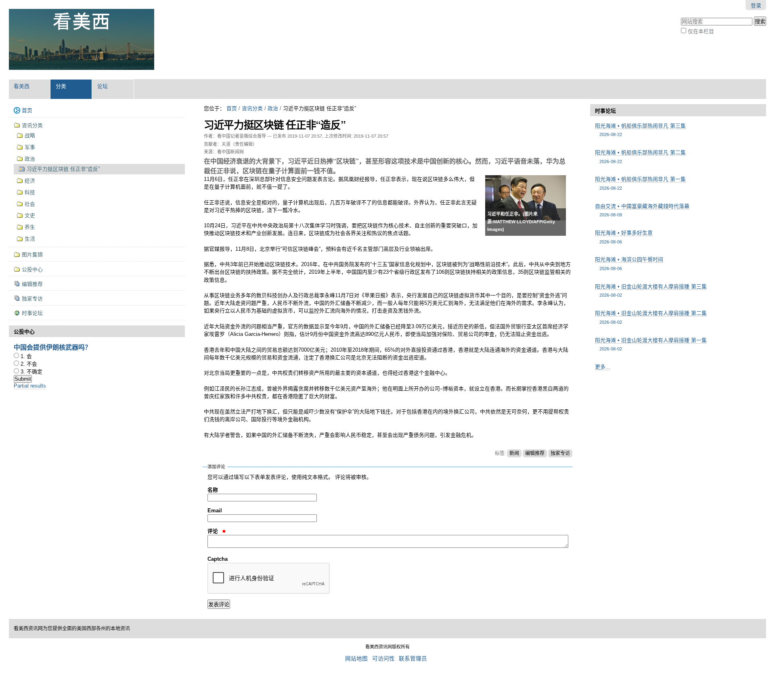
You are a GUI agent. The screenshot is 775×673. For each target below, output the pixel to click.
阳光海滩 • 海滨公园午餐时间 (629, 263)
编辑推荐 (535, 453)
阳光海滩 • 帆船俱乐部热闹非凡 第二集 (640, 156)
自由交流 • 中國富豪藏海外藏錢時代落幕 (642, 210)
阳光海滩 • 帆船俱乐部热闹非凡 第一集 (640, 183)
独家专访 (560, 453)
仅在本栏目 (701, 31)
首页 (231, 108)
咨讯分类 (252, 108)
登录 (756, 5)
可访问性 (383, 659)
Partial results (30, 386)
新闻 (514, 453)
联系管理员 (413, 659)
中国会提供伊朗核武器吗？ (52, 347)
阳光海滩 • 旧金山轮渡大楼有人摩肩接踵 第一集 (651, 344)
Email (214, 510)
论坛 (102, 86)
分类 (61, 86)
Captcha (217, 559)
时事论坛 (605, 111)
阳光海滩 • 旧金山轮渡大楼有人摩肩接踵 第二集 (651, 317)
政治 (273, 108)
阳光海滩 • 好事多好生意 (624, 237)
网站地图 (356, 659)
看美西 (21, 86)
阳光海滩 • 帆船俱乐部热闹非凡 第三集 (640, 130)
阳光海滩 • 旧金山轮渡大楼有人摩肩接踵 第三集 (651, 290)
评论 (213, 531)
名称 (212, 490)
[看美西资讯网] (81, 39)
